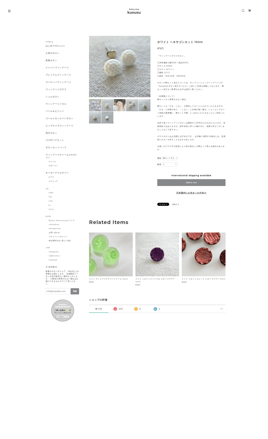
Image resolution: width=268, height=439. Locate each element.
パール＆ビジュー (55, 111)
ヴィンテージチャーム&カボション (61, 156)
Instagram (54, 252)
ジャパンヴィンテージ (57, 67)
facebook (53, 260)
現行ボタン (51, 133)
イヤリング (53, 181)
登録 (75, 291)
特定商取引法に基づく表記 (60, 241)
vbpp (51, 192)
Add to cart (191, 182)
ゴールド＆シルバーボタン (60, 118)
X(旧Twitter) (54, 256)
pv (50, 205)
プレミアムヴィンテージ (58, 75)
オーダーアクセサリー (57, 173)
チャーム (52, 161)
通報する (175, 204)
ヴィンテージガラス (56, 89)
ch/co (51, 209)
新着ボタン (51, 60)
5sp (50, 197)
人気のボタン (53, 53)
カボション (53, 165)
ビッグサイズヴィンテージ (60, 125)
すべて (98, 309)
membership (55, 228)
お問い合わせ (54, 232)
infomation (54, 224)
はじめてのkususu (55, 46)
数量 (159, 164)
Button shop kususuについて (62, 220)
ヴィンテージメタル (56, 104)
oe (47, 188)
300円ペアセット (55, 140)
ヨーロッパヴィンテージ (58, 82)
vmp (51, 201)
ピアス (51, 177)
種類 (159, 158)
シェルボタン (53, 96)
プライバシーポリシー (58, 236)
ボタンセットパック (56, 147)
